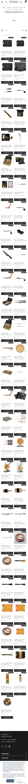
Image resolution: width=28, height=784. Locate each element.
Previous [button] (3, 21)
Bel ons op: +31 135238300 (8, 739)
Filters (23, 30)
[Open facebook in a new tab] (2, 746)
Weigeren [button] (18, 780)
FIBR (14, 20)
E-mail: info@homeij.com (8, 741)
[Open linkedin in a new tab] (9, 746)
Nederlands (20, 782)
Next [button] (25, 21)
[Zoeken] (6, 2)
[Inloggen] (21, 2)
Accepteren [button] (10, 780)
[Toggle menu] (2, 2)
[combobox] (21, 782)
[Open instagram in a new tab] (6, 746)
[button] (2, 30)
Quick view (7, 58)
